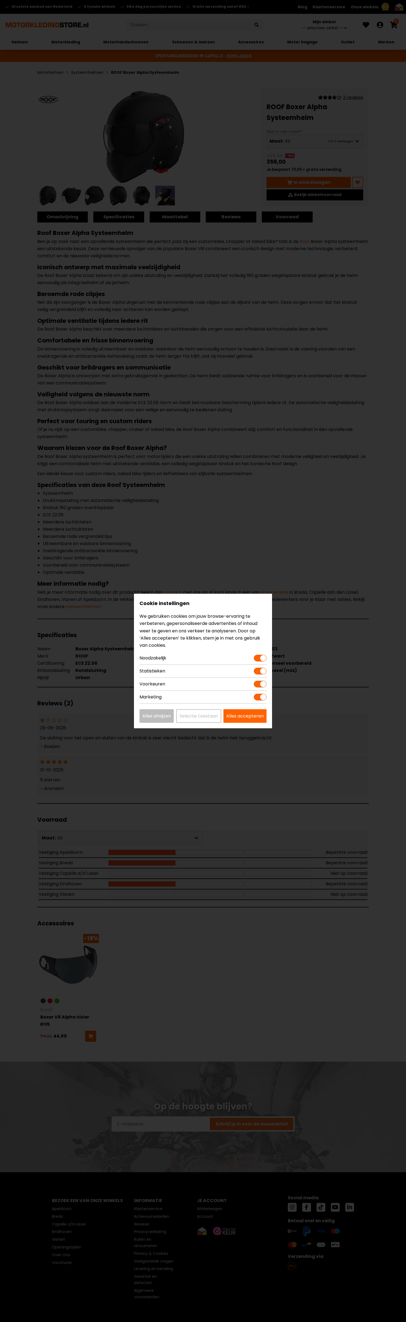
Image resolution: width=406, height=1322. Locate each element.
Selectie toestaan (199, 716)
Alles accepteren (245, 716)
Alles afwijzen (156, 716)
